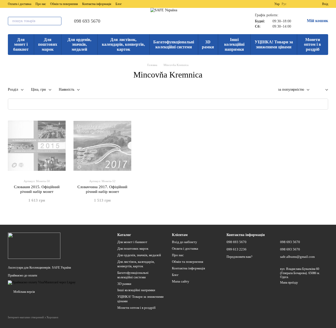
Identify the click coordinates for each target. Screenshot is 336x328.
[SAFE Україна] (34, 245)
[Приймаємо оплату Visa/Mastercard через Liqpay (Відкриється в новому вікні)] (42, 282)
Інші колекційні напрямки (234, 44)
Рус (284, 4)
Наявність (66, 89)
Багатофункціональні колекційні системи (173, 44)
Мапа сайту (180, 281)
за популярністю (291, 89)
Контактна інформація (96, 4)
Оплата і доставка (19, 4)
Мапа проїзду (289, 282)
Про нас (40, 4)
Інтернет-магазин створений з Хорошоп (33, 317)
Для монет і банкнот (21, 44)
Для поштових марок (47, 44)
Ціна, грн (38, 89)
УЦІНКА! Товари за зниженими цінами (274, 44)
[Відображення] (322, 90)
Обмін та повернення (64, 4)
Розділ (13, 89)
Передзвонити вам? (239, 257)
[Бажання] (308, 4)
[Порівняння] (299, 4)
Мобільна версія (24, 292)
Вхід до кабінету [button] (184, 242)
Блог (119, 4)
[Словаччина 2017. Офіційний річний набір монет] (102, 146)
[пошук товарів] (57, 21)
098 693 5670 (87, 21)
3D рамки (208, 44)
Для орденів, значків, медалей (79, 44)
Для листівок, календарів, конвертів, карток (123, 44)
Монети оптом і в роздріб (312, 44)
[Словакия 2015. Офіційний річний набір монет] (37, 146)
